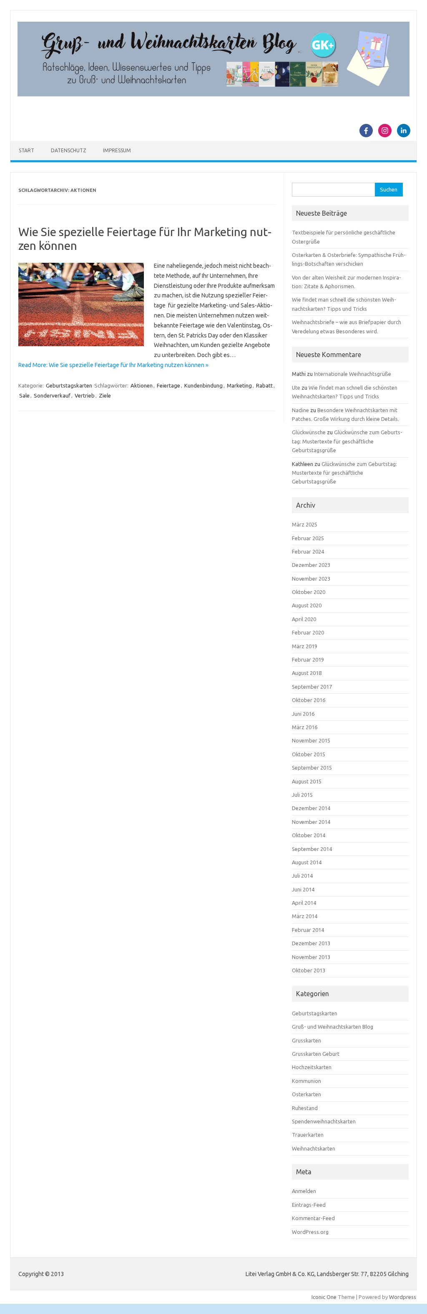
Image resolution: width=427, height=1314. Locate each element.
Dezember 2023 (311, 565)
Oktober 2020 (308, 592)
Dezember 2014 (311, 808)
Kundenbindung (203, 385)
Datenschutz (68, 150)
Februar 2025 (308, 538)
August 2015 (307, 781)
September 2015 (312, 767)
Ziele (105, 395)
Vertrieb (85, 395)
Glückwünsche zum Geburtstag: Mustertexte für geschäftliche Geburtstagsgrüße (347, 441)
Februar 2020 (308, 632)
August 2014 (307, 862)
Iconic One (324, 1297)
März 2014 (304, 916)
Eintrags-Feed (309, 1205)
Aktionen (142, 385)
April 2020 (304, 619)
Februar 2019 (308, 659)
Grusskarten (306, 1040)
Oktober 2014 (308, 835)
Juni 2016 (303, 714)
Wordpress (402, 1297)
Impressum (117, 150)
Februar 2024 (308, 551)
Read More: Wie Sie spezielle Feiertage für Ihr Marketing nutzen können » (113, 365)
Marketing (239, 385)
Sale (24, 395)
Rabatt (264, 385)
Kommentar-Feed (313, 1218)
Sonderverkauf (52, 395)
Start (26, 150)
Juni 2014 (303, 889)
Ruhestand (305, 1108)
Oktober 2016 (308, 700)
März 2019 (304, 646)
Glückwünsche (309, 432)
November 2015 (311, 740)
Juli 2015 (302, 795)
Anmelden (304, 1191)
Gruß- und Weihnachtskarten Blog (332, 1027)
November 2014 (311, 822)
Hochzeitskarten (312, 1067)
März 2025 (304, 524)
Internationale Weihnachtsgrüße (352, 374)
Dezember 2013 (311, 943)
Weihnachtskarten (313, 1148)
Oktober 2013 (308, 970)
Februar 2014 (308, 930)
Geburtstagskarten (69, 385)
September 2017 (312, 687)
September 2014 (312, 849)
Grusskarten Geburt (315, 1054)
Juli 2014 (302, 876)
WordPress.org (310, 1232)
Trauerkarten (308, 1135)
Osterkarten (306, 1094)
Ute (296, 387)
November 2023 (311, 578)
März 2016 (304, 727)
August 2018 (307, 673)
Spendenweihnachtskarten (324, 1121)
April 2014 (304, 903)
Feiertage (168, 385)
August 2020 (307, 605)
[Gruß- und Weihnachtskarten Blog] (213, 94)
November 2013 (311, 957)
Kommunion (306, 1081)
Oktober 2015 (308, 754)
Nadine (300, 410)
